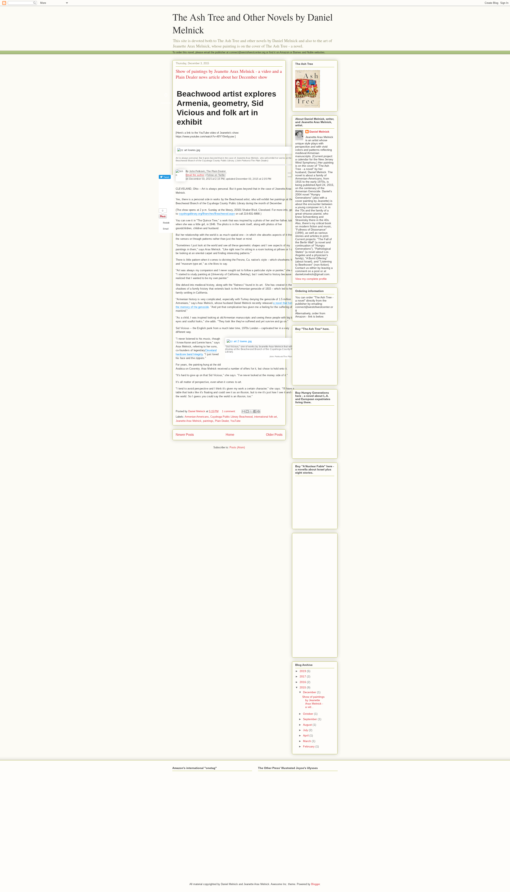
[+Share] (164, 201)
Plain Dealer (222, 420)
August (308, 724)
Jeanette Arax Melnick (188, 420)
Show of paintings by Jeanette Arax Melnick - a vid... (313, 701)
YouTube (235, 420)
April (306, 735)
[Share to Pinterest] (259, 411)
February (309, 746)
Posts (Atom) (237, 447)
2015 (303, 687)
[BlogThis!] (247, 411)
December (310, 692)
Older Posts (274, 434)
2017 (303, 676)
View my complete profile (311, 278)
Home (230, 434)
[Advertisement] (314, 594)
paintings (208, 420)
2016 (303, 682)
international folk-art (265, 416)
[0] (163, 216)
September (310, 719)
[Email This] (243, 411)
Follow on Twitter (216, 175)
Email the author (195, 175)
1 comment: (229, 411)
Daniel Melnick (319, 131)
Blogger (315, 884)
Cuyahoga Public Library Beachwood (231, 416)
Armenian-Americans (197, 416)
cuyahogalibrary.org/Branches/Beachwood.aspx (207, 213)
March (307, 741)
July (306, 730)
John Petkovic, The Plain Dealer (208, 171)
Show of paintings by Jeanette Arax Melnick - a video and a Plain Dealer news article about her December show (229, 74)
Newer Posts (185, 434)
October (308, 713)
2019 (303, 671)
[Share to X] (251, 411)
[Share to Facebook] (255, 411)
